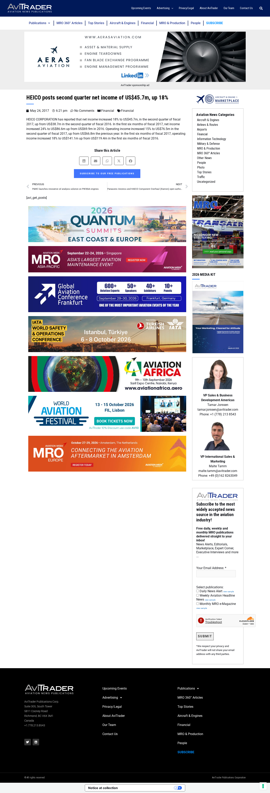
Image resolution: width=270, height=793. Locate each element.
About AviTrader (113, 716)
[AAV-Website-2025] (135, 57)
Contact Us (110, 734)
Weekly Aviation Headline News (215, 597)
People (196, 23)
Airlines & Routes (207, 125)
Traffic (201, 177)
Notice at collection (103, 788)
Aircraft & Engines (122, 23)
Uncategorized (206, 182)
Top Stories (96, 23)
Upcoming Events (114, 688)
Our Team (109, 725)
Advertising (110, 697)
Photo (201, 167)
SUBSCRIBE (214, 23)
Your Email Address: (211, 568)
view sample (228, 591)
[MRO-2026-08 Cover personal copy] (218, 231)
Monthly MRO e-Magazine (216, 605)
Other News (204, 158)
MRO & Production (172, 23)
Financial (147, 23)
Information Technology (211, 139)
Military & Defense (208, 144)
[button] (171, 8)
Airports (202, 129)
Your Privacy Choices (147, 788)
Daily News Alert (216, 591)
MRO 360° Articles (69, 23)
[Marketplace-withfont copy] (218, 99)
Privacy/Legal (112, 707)
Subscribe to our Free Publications (107, 173)
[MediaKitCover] (218, 317)
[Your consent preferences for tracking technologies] (263, 786)
